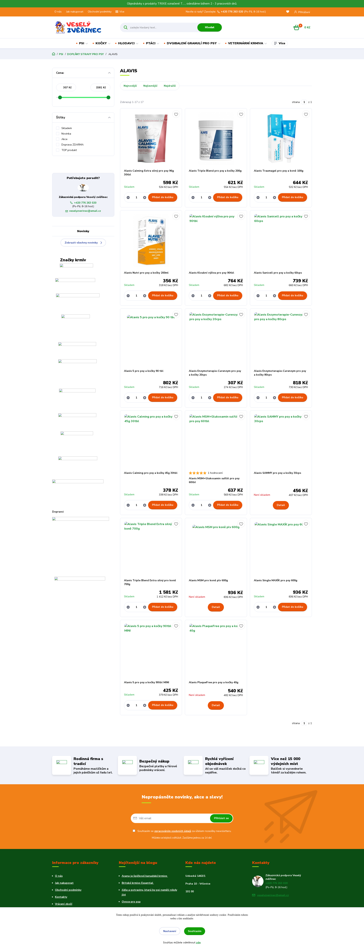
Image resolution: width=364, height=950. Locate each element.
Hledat (209, 27)
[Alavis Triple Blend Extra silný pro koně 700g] (151, 548)
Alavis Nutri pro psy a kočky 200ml (146, 273)
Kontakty (61, 897)
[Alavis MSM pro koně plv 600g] (216, 548)
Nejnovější (130, 86)
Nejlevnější (150, 86)
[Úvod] (82, 27)
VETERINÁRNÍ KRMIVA (245, 43)
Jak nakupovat (74, 11)
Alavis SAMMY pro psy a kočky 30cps (277, 473)
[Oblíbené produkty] (288, 12)
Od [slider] (60, 97)
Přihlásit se (221, 818)
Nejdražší (170, 86)
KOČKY (101, 43)
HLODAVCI (126, 43)
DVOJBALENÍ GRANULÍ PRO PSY (192, 43)
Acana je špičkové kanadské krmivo (145, 876)
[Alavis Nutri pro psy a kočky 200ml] (151, 240)
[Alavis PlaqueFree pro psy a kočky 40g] (216, 650)
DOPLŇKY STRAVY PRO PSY (85, 54)
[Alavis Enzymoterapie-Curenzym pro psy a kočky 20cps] (216, 338)
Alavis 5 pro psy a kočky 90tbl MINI (146, 682)
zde (198, 942)
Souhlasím (194, 931)
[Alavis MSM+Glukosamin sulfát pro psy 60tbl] (216, 440)
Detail (281, 505)
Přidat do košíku (162, 197)
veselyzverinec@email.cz (85, 211)
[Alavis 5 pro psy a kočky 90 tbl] (151, 338)
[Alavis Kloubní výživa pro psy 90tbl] (216, 240)
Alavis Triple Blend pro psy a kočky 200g (215, 171)
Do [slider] (108, 97)
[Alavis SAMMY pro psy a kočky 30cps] (281, 440)
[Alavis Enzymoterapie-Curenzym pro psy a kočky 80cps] (281, 338)
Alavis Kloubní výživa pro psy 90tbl (211, 273)
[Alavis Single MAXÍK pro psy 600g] (281, 548)
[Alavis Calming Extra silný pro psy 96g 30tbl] (151, 138)
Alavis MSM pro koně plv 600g (208, 580)
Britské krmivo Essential (138, 883)
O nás (58, 11)
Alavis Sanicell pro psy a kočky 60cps (278, 273)
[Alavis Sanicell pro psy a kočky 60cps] (281, 240)
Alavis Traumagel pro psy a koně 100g (278, 171)
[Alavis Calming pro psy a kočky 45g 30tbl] (151, 440)
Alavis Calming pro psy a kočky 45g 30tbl (150, 473)
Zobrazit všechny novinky (81, 242)
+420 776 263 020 (232, 11)
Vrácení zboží (63, 904)
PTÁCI (150, 43)
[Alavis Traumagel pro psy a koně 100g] (281, 138)
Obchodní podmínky (99, 11)
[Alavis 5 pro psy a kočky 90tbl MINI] (151, 650)
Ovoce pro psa (131, 901)
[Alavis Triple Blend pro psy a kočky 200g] (216, 138)
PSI (81, 43)
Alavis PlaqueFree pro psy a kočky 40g (213, 682)
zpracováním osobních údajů (172, 831)
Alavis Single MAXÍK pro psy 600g (275, 580)
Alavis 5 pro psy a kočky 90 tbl (143, 371)
